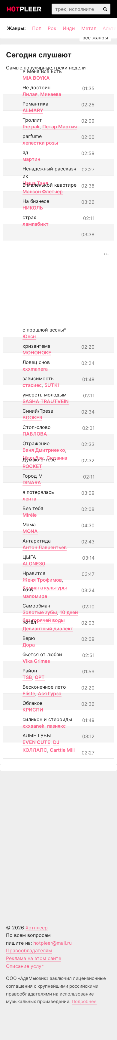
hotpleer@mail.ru (52, 943)
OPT (40, 677)
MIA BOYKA (36, 78)
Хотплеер (37, 928)
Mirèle (29, 515)
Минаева (50, 94)
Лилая (30, 94)
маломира (34, 596)
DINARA (31, 482)
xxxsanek (33, 726)
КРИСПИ (32, 710)
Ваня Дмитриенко (43, 450)
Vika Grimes (36, 661)
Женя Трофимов (42, 580)
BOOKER (32, 417)
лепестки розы (40, 143)
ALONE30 (33, 564)
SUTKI (51, 385)
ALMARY (32, 110)
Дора (28, 645)
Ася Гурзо (50, 693)
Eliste (28, 693)
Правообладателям (29, 950)
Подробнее (84, 1001)
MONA (30, 531)
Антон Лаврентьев (44, 547)
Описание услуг (25, 966)
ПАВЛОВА (34, 434)
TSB (27, 677)
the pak (31, 127)
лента (29, 499)
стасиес (32, 385)
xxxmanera (35, 369)
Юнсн (29, 336)
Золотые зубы (39, 612)
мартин (31, 159)
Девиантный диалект (47, 629)
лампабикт (35, 224)
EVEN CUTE (36, 742)
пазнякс (56, 726)
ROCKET (32, 466)
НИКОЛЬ (32, 208)
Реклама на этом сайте (33, 958)
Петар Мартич (59, 127)
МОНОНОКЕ (36, 353)
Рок (52, 28)
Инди (69, 28)
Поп (36, 28)
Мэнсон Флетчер (42, 191)
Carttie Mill (62, 750)
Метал (88, 28)
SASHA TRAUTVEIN (45, 401)
